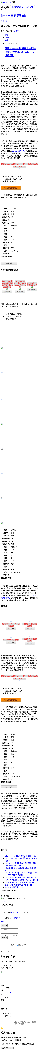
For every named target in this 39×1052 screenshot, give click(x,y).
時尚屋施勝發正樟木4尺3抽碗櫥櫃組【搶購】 (21, 877)
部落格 (7, 37)
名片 (6, 40)
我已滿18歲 (5, 1048)
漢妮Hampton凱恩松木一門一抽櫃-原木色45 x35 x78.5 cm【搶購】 (20, 52)
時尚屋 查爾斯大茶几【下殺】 (15, 887)
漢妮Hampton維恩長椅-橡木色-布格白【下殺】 (21, 856)
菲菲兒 (3, 901)
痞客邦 (13, 912)
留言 (18, 912)
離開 (11, 1048)
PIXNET (9, 1022)
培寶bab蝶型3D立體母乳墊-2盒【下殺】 (19, 885)
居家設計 (17, 31)
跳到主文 (4, 21)
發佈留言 (4, 937)
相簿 (6, 35)
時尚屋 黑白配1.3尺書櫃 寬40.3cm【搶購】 (20, 882)
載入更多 (4, 925)
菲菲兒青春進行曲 (13, 15)
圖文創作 (16, 918)
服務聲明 (21, 1024)
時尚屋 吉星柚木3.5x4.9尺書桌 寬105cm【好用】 (22, 880)
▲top (2, 921)
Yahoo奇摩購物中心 (19, 151)
